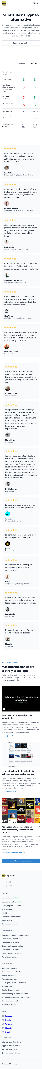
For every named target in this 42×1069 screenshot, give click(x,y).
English (9, 882)
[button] (34, 3)
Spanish (9, 886)
